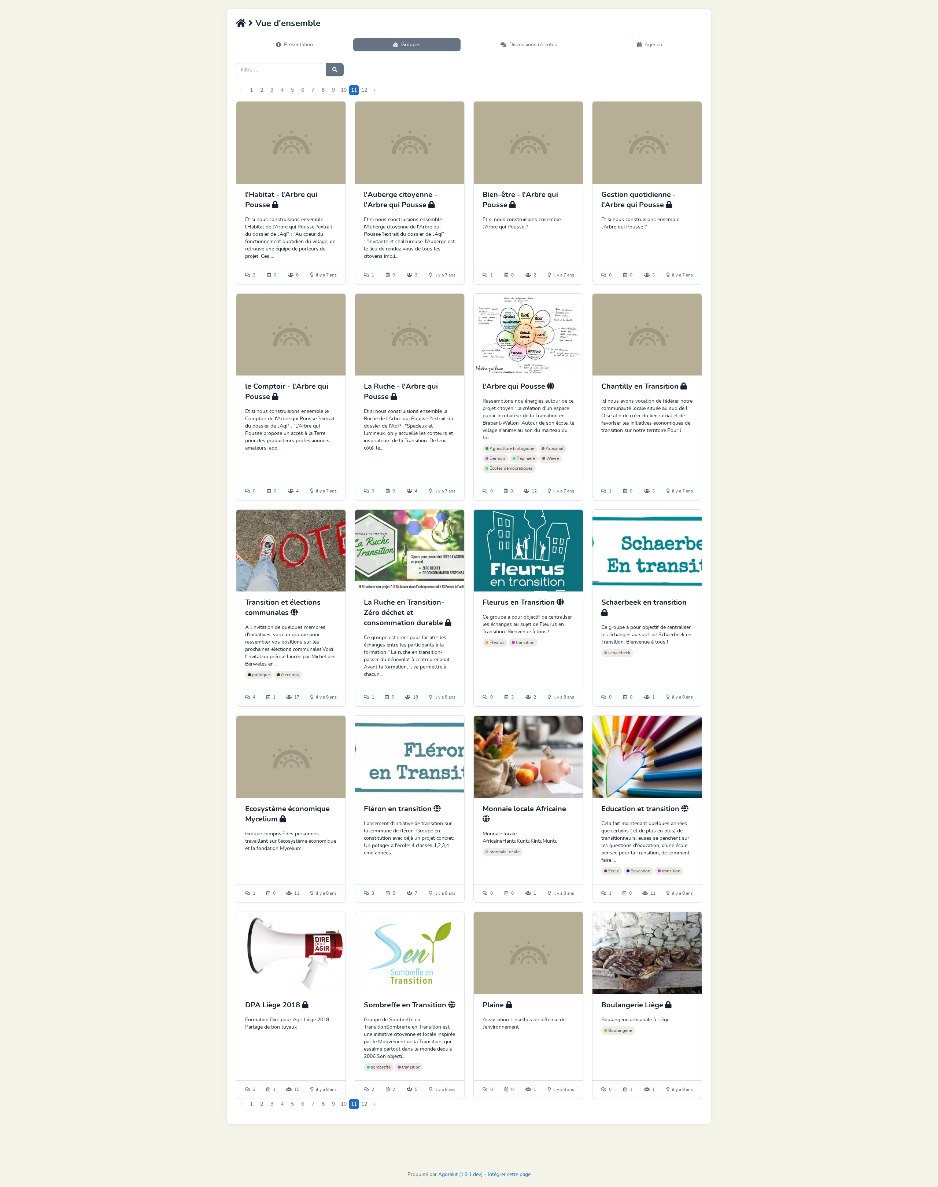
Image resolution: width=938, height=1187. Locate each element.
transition (525, 642)
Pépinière (525, 458)
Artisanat (554, 448)
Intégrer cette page (509, 1174)
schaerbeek (618, 653)
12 (364, 90)
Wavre (552, 458)
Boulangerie (619, 1030)
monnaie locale (504, 852)
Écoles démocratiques (510, 468)
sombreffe (380, 1067)
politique (260, 675)
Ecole (613, 871)
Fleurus (496, 642)
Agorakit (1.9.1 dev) (460, 1174)
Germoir (496, 458)
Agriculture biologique (511, 448)
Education (639, 871)
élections (289, 675)
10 (344, 90)
